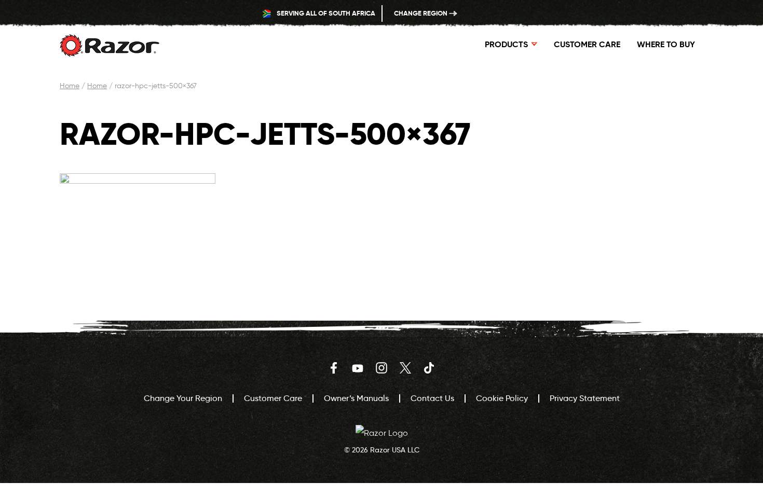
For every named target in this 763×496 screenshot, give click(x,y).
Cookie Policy (502, 398)
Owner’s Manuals (356, 398)
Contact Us (432, 398)
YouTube (357, 368)
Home (69, 85)
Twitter (405, 368)
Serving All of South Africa (325, 13)
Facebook (333, 368)
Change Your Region (183, 398)
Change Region (421, 13)
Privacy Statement (585, 398)
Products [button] (506, 44)
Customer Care (587, 44)
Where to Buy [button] (666, 44)
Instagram (381, 368)
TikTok (429, 368)
